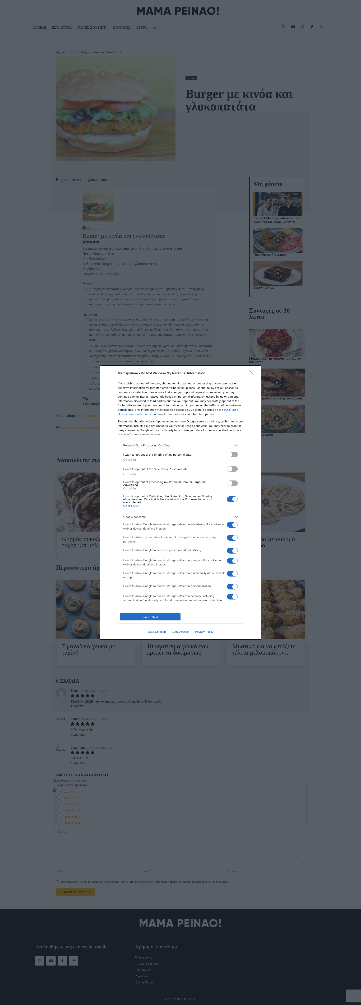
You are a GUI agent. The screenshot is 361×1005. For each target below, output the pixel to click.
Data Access (180, 631)
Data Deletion (157, 631)
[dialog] (180, 502)
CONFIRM (150, 616)
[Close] (253, 374)
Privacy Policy (204, 631)
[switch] (232, 454)
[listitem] (180, 445)
